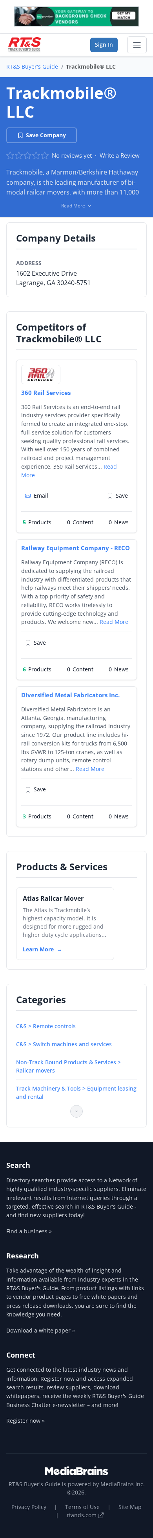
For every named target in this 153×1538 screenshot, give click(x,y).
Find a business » (29, 1231)
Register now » (25, 1420)
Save (122, 495)
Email (41, 495)
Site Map (130, 1507)
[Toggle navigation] (137, 45)
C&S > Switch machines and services (64, 1044)
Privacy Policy (28, 1507)
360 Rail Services (46, 392)
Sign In (104, 44)
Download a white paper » (40, 1330)
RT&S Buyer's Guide (32, 66)
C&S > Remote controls (46, 1026)
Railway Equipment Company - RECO (75, 548)
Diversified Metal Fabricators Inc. (70, 695)
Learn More (38, 949)
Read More (114, 621)
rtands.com (82, 1515)
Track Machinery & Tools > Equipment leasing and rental (76, 1092)
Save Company (46, 135)
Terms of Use (82, 1507)
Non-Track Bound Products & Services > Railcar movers (68, 1066)
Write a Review (120, 155)
